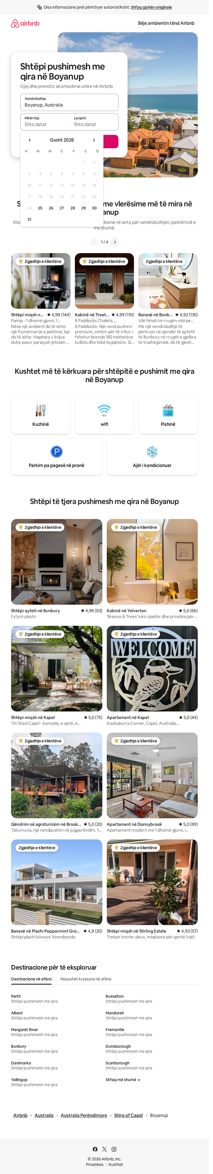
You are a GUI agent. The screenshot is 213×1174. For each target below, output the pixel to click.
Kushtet (116, 1164)
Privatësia (94, 1164)
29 (83, 208)
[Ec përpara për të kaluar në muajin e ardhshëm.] (93, 140)
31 (29, 219)
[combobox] (69, 105)
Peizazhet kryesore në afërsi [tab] (85, 979)
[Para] (114, 242)
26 (51, 208)
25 (40, 208)
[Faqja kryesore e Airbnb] (25, 23)
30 (94, 208)
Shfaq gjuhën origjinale (151, 7)
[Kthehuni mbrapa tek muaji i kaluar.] (30, 140)
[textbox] (45, 124)
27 (62, 208)
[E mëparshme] (94, 242)
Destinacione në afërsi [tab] (31, 979)
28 (72, 208)
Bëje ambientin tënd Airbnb (166, 23)
